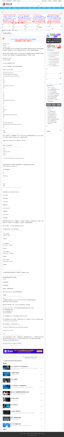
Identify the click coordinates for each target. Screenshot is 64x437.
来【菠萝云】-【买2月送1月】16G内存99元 (10, 16)
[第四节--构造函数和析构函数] (6, 419)
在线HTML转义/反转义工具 (52, 117)
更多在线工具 (50, 123)
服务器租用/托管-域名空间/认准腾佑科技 (54, 21)
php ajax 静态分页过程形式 (52, 90)
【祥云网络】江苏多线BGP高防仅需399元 (54, 20)
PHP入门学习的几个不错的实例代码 (53, 95)
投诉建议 (39, 433)
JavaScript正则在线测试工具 (52, 120)
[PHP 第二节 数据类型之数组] (6, 425)
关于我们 (21, 433)
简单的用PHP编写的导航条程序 (52, 96)
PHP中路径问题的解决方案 (52, 98)
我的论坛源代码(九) (51, 101)
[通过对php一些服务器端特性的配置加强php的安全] (6, 393)
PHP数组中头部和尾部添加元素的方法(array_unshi (56, 59)
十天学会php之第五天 (15, 398)
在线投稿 (43, 433)
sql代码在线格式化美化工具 (52, 116)
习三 (19, 360)
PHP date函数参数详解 (51, 56)
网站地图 (35, 433)
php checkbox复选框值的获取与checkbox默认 (55, 65)
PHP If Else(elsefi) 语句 (51, 87)
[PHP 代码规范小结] (6, 406)
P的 (8, 360)
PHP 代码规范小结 (14, 404)
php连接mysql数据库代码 (15, 411)
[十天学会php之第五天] (6, 399)
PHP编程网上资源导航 (15, 372)
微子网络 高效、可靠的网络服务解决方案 (39, 20)
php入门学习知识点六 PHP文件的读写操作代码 (19, 366)
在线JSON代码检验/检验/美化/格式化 (53, 119)
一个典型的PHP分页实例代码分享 (53, 62)
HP (6, 360)
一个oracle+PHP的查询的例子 (52, 92)
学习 (17, 360)
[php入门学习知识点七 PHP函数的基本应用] (6, 387)
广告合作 (24, 433)
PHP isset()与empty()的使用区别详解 (53, 52)
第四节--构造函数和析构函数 (16, 417)
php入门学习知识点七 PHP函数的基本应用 (18, 385)
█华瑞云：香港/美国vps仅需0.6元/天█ (39, 21)
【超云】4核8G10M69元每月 (22, 21)
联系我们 (28, 433)
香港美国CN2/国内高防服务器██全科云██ (9, 22)
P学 (15, 360)
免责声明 (32, 433)
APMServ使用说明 (14, 379)
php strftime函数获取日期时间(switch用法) (54, 89)
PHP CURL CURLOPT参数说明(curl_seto (54, 58)
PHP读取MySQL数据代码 (52, 64)
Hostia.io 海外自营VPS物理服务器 (38, 16)
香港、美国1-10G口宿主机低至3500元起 (39, 18)
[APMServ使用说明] (6, 380)
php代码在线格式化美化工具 (52, 114)
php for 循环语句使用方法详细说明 (53, 61)
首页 (6, 30)
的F (10, 360)
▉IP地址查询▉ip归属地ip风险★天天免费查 (25, 17)
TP (13, 360)
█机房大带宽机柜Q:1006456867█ (53, 16)
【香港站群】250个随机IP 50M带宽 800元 (24, 18)
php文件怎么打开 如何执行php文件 (53, 55)
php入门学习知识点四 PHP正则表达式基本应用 (55, 93)
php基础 (16, 30)
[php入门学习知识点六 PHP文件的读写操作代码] (6, 367)
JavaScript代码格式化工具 (52, 111)
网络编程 (9, 30)
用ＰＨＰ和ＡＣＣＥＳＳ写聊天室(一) (53, 99)
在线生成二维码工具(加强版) (52, 122)
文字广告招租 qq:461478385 (7, 17)
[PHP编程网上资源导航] (6, 374)
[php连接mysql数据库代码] (6, 412)
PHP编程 (12, 30)
